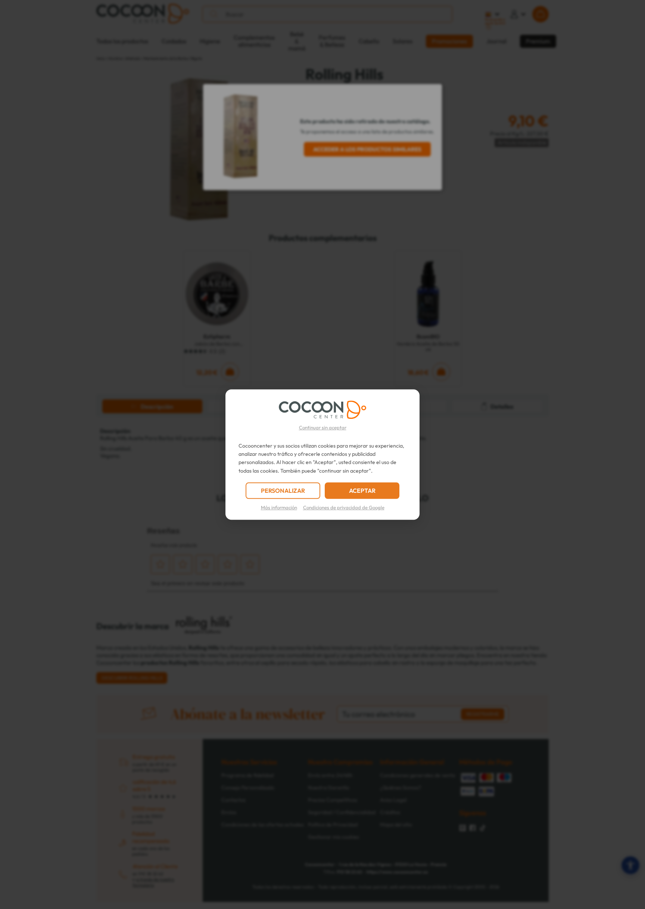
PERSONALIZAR (283, 490)
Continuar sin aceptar (322, 427)
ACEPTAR (362, 490)
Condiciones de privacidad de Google (343, 507)
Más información (279, 507)
